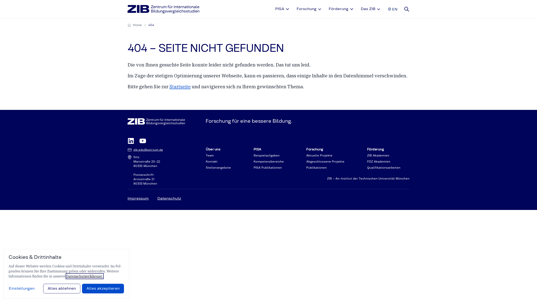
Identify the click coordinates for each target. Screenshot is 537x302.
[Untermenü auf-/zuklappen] (287, 9)
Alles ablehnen (62, 288)
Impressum (138, 198)
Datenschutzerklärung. (84, 276)
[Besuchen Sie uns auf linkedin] (131, 141)
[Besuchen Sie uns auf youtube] (142, 141)
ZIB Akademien (378, 155)
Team (210, 155)
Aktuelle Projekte (319, 155)
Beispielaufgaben (267, 155)
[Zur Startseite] (163, 9)
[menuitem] (282, 9)
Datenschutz (169, 198)
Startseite (180, 86)
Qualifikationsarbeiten (383, 167)
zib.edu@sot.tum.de (148, 149)
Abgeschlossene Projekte (325, 161)
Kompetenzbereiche (269, 161)
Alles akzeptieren (103, 288)
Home (137, 25)
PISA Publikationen (268, 167)
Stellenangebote (218, 167)
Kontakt (212, 161)
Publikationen (316, 167)
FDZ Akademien (378, 161)
